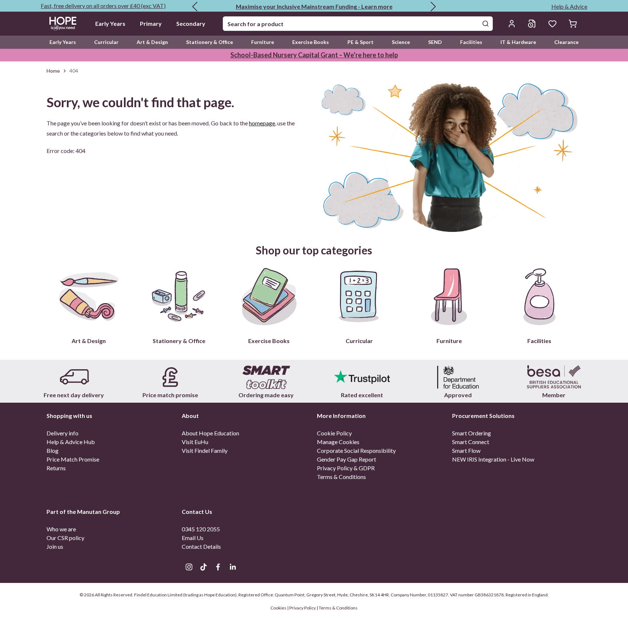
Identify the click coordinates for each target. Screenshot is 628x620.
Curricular (106, 42)
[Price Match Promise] (170, 377)
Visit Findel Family (205, 450)
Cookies (278, 608)
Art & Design (152, 42)
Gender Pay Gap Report (346, 459)
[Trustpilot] (362, 377)
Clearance (566, 42)
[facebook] (218, 567)
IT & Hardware (518, 42)
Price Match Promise (73, 459)
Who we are (61, 529)
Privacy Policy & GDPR (346, 467)
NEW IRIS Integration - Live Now (493, 459)
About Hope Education (210, 433)
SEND (435, 42)
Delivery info (62, 433)
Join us (55, 546)
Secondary (190, 23)
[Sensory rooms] (266, 377)
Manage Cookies (338, 441)
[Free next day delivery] (74, 377)
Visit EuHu (195, 441)
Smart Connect (470, 441)
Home (53, 71)
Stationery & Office (209, 42)
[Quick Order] (532, 23)
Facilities (471, 42)
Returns (56, 467)
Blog (53, 450)
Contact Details (201, 546)
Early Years (110, 23)
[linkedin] (232, 567)
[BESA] (554, 377)
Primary (151, 23)
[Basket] (572, 23)
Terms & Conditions (341, 476)
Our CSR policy (65, 537)
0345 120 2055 (201, 529)
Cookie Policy (334, 433)
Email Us (193, 537)
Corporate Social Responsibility (356, 450)
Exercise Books (310, 42)
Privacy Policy (302, 608)
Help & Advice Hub (71, 441)
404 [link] (73, 71)
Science (401, 42)
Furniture (262, 42)
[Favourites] (552, 23)
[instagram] (189, 567)
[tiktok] (203, 567)
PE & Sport (360, 42)
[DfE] (458, 377)
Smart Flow (466, 450)
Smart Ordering (471, 433)
